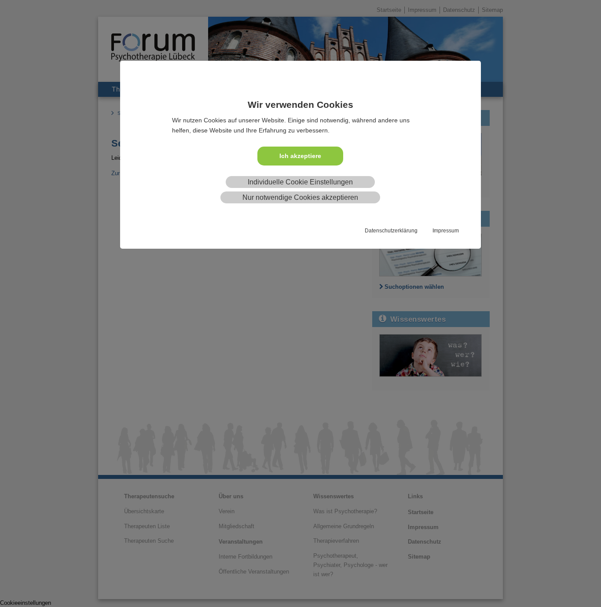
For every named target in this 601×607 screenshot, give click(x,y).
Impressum (445, 230)
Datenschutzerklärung (391, 230)
